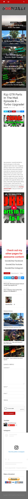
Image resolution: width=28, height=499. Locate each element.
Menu (7, 1)
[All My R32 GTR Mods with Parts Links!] (14, 319)
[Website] (14, 304)
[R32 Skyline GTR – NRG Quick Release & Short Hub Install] (14, 335)
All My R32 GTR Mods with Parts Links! (12, 327)
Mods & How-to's (14, 63)
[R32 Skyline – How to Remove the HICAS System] (14, 351)
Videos (21, 273)
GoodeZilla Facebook (14, 261)
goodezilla (12, 468)
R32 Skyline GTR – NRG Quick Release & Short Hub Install (14, 69)
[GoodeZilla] (14, 8)
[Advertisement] (14, 146)
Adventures (14, 22)
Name (6, 386)
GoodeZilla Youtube (14, 264)
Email (5, 393)
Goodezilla (6, 107)
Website (6, 400)
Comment (7, 367)
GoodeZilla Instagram (14, 268)
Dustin (6, 468)
